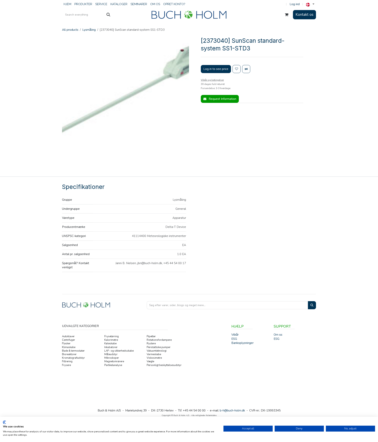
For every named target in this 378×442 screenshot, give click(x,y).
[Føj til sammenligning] (246, 69)
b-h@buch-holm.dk (232, 410)
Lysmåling (89, 30)
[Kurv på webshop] (286, 15)
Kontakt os (304, 14)
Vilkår (235, 335)
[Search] (312, 305)
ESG (276, 339)
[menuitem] (67, 4)
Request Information (222, 99)
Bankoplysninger (242, 343)
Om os (278, 335)
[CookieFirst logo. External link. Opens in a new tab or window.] (4, 422)
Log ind (295, 4)
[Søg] (108, 15)
